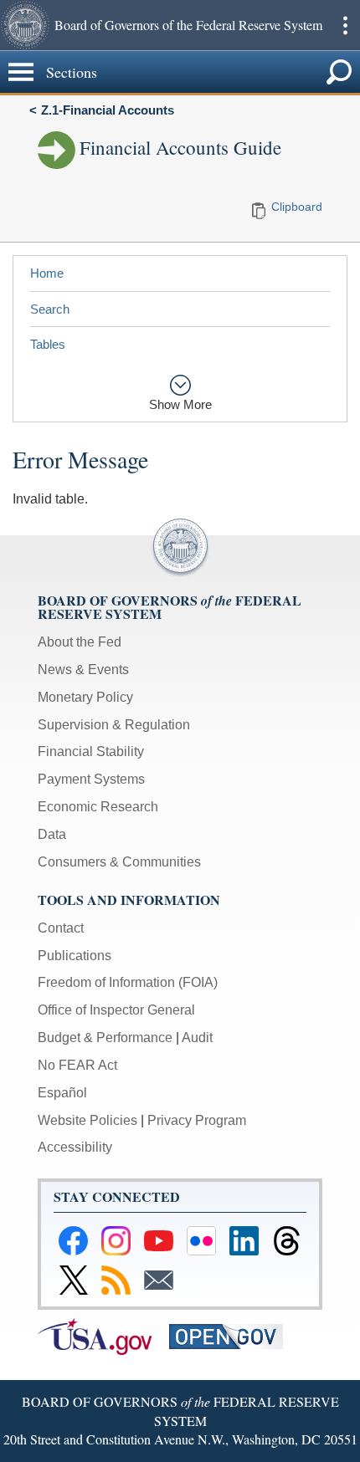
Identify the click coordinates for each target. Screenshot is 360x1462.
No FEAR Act (77, 1065)
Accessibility (75, 1147)
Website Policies (87, 1120)
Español (62, 1093)
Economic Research (98, 807)
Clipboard (296, 206)
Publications (74, 955)
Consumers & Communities (119, 862)
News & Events (83, 669)
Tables (47, 344)
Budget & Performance (105, 1037)
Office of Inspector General (116, 1010)
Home (47, 273)
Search (49, 309)
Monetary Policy (85, 697)
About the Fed (79, 642)
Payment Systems (91, 779)
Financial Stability (91, 751)
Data (52, 834)
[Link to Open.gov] (233, 1335)
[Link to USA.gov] (103, 1335)
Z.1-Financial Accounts (107, 110)
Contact (61, 928)
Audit (197, 1037)
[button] (25, 25)
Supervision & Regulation (114, 725)
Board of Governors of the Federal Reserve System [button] (188, 24)
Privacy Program (196, 1120)
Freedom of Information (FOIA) (128, 982)
